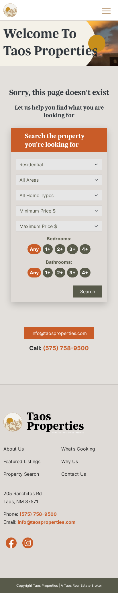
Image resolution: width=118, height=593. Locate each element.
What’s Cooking (78, 449)
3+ (72, 249)
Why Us (69, 461)
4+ (85, 249)
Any (34, 249)
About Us (13, 449)
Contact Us (73, 474)
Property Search (21, 474)
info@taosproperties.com (59, 333)
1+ (47, 249)
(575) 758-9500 (66, 348)
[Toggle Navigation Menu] (106, 10)
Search (87, 291)
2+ (60, 249)
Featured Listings (21, 461)
